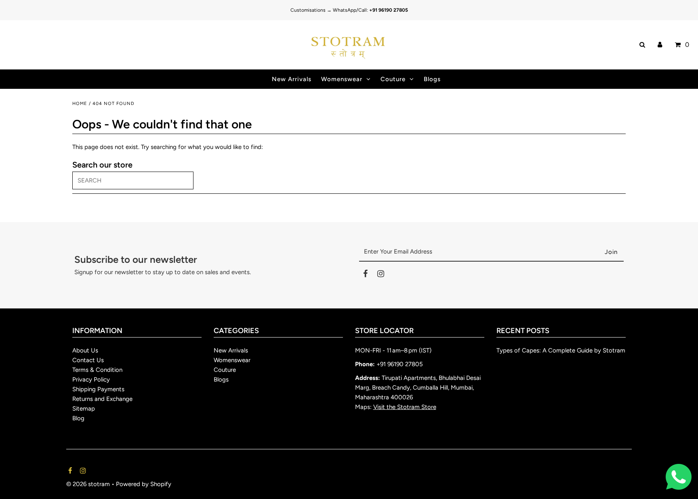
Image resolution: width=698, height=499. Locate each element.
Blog (78, 418)
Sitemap (83, 408)
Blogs (221, 379)
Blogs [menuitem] (432, 79)
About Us (85, 350)
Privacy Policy (91, 379)
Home (79, 103)
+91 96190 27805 (399, 364)
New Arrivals (231, 350)
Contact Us (88, 360)
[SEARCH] (640, 45)
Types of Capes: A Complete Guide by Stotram (560, 350)
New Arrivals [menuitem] (291, 79)
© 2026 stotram (88, 484)
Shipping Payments (98, 389)
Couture (393, 79)
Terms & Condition (97, 369)
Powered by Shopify (143, 484)
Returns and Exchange (102, 399)
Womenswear (341, 79)
